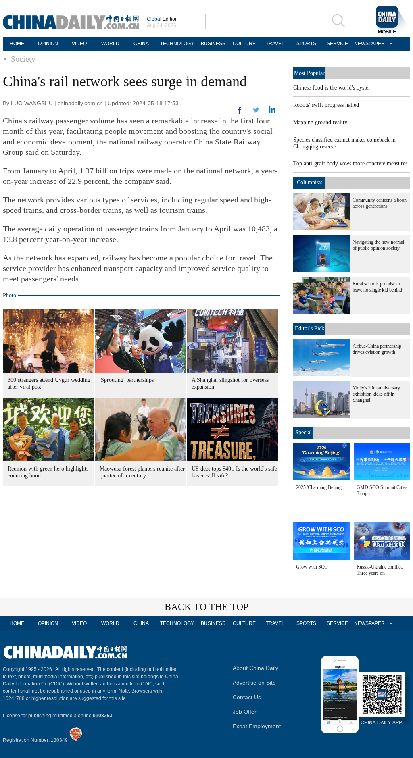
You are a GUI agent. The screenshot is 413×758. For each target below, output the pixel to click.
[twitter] (272, 112)
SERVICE (337, 43)
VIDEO (79, 43)
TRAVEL (275, 43)
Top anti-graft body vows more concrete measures (350, 163)
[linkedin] (256, 112)
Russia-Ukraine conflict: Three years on (380, 570)
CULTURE (244, 43)
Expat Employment (257, 726)
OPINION (48, 43)
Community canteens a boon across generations (380, 203)
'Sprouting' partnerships (127, 380)
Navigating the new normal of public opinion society (378, 245)
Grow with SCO (312, 567)
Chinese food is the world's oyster (331, 88)
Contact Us (247, 697)
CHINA (141, 43)
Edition (162, 19)
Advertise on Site (254, 682)
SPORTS (306, 43)
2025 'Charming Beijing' (319, 487)
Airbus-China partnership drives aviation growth (377, 349)
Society (23, 58)
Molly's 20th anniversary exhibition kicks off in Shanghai (376, 394)
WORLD (110, 43)
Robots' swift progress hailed (326, 105)
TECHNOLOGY (177, 43)
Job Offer (245, 711)
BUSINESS (213, 43)
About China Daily (255, 668)
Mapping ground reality (320, 122)
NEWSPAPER (368, 43)
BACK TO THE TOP (206, 607)
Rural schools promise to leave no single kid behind (377, 287)
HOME (17, 43)
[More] (240, 114)
